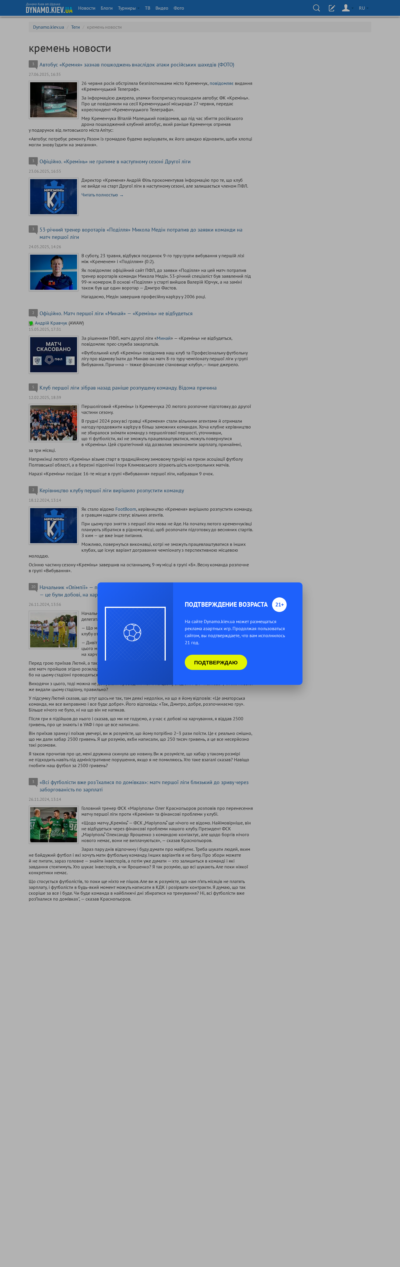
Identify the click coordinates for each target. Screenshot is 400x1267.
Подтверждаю (216, 662)
